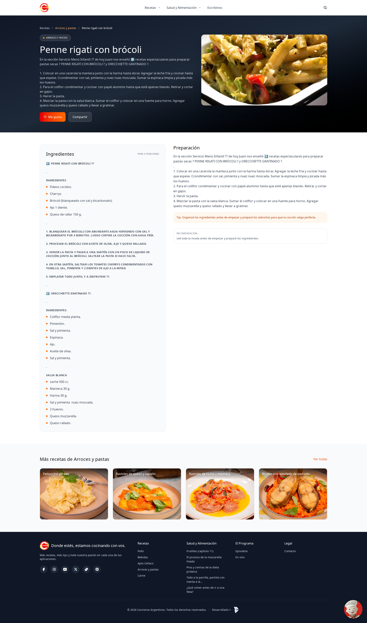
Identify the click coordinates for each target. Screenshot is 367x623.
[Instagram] (54, 569)
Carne (141, 575)
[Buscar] (325, 8)
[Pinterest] (97, 569)
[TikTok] (86, 569)
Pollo (141, 551)
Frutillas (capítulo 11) (200, 551)
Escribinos (214, 8)
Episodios (241, 551)
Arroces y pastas (148, 569)
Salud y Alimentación (182, 8)
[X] (76, 569)
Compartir (80, 117)
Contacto (290, 551)
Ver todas (320, 459)
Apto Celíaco (145, 563)
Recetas (150, 8)
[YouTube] (65, 569)
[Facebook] (43, 569)
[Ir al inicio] (44, 7)
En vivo (239, 557)
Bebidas (143, 557)
